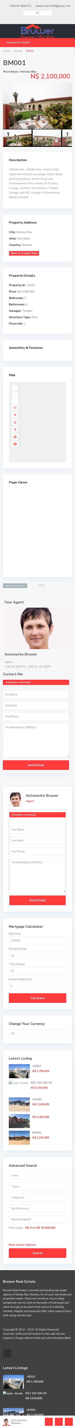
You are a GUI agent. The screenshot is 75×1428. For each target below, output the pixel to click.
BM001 (36, 1133)
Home (6, 50)
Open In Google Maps (24, 253)
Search (38, 1253)
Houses (18, 50)
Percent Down (18, 949)
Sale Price (15, 933)
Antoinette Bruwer (42, 795)
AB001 (36, 1066)
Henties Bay (28, 72)
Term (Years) (17, 964)
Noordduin (10, 72)
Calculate (37, 998)
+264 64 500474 (19, 6)
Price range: (16, 1227)
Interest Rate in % (20, 979)
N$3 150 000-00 (41, 1083)
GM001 (37, 1099)
